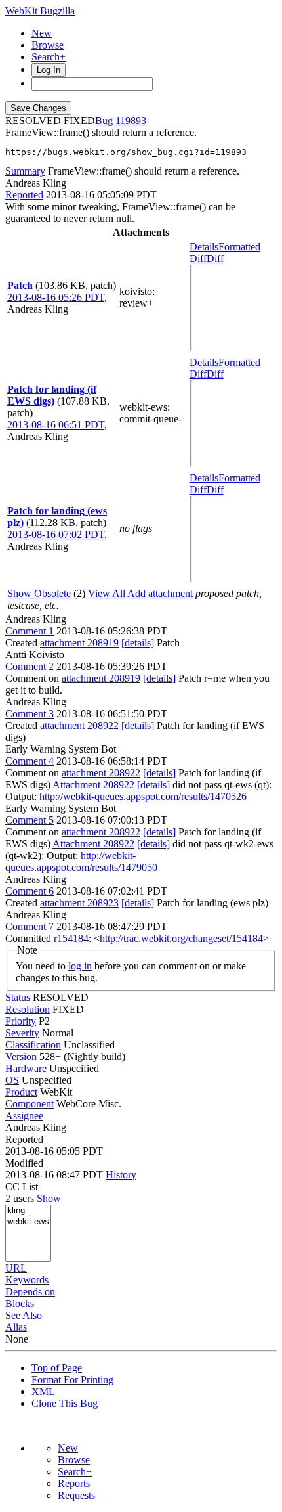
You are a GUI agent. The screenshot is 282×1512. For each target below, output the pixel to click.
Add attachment (160, 593)
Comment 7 (29, 926)
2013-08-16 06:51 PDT (55, 424)
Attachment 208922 (93, 784)
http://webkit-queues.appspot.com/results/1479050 (81, 861)
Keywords (27, 1279)
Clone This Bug (64, 1403)
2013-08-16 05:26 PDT (55, 297)
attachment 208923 (79, 902)
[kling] (28, 1210)
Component (29, 1103)
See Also (23, 1315)
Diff (215, 258)
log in (80, 965)
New (41, 33)
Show (49, 1198)
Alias (16, 1327)
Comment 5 (29, 820)
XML (43, 1391)
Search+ (48, 56)
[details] (137, 642)
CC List (21, 1186)
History (121, 1174)
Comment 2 (29, 666)
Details (204, 246)
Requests (76, 1495)
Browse (47, 45)
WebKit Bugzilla (40, 10)
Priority (20, 1021)
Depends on (30, 1291)
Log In (48, 70)
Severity (22, 1032)
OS (12, 1080)
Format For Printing (72, 1379)
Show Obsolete (39, 593)
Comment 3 (29, 713)
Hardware (26, 1068)
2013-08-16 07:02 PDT (55, 534)
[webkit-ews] (28, 1222)
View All (106, 593)
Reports (74, 1483)
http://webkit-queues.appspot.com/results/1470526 (143, 796)
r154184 (71, 938)
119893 (130, 120)
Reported (24, 194)
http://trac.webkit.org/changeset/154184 (181, 938)
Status (17, 997)
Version (21, 1056)
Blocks (19, 1303)
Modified (24, 1162)
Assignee (24, 1115)
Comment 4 (29, 761)
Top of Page (56, 1367)
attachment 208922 (79, 725)
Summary (25, 171)
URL (16, 1268)
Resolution (27, 1009)
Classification (33, 1044)
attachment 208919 (79, 642)
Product (21, 1092)
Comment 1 (29, 630)
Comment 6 (29, 891)
